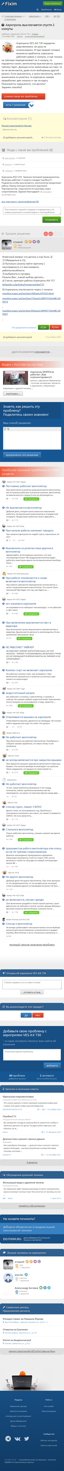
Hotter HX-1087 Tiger (16, 688)
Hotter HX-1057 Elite (15, 526)
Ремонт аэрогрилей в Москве (17, 125)
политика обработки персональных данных (30, 1460)
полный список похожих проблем (32, 944)
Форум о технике (18, 1426)
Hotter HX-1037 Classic (16, 482)
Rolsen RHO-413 (13, 733)
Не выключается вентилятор (24, 507)
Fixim (11, 3)
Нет (56, 327)
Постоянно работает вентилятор (26, 486)
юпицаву (47, 191)
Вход (58, 9)
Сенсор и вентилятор (19, 923)
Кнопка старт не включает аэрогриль (29, 670)
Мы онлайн (49, 1406)
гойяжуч (9, 170)
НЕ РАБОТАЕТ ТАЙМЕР (20, 647)
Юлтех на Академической (17, 1340)
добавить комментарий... (19, 137)
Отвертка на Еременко (15, 1329)
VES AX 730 (12, 802)
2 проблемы (10, 19)
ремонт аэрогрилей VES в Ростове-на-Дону (32, 1351)
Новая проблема (53, 3)
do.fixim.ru (12, 1239)
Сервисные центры (18, 1406)
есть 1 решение (16, 104)
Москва (35, 34)
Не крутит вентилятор (19, 876)
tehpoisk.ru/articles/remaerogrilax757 (23, 284)
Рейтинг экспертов (49, 1440)
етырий (18, 241)
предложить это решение (22, 454)
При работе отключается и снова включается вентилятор (26, 579)
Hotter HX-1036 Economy (18, 573)
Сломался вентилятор (19, 829)
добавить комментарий (18, 336)
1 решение (27, 566)
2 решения (32, 613)
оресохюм (10, 157)
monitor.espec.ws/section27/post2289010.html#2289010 (31, 300)
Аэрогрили (34, 16)
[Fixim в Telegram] (8, 1438)
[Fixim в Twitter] (26, 1438)
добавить (52, 1065)
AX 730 (57, 16)
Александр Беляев (26, 1287)
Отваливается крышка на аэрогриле (28, 716)
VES (47, 16)
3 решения (32, 498)
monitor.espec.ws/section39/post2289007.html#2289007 (31, 312)
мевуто (8, 164)
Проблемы (46, 9)
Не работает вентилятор (21, 737)
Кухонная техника (13, 16)
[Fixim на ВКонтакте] (17, 1438)
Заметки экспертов (18, 1411)
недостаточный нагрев (20, 692)
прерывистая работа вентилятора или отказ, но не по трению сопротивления (34, 850)
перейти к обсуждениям (32, 1205)
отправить (51, 219)
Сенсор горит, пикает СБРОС (24, 806)
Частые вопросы (49, 1411)
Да (44, 327)
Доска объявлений (18, 1421)
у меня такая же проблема (20, 96)
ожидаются (42, 351)
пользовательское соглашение (32, 1459)
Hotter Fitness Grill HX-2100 (18, 919)
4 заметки (32, 1162)
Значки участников (49, 1445)
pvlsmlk (20, 36)
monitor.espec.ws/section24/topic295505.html (28, 293)
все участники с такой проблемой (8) (20, 201)
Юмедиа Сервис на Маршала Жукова (23, 1318)
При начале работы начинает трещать (30, 530)
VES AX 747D (13, 755)
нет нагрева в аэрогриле (21, 603)
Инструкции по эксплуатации (18, 1416)
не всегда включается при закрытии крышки (34, 759)
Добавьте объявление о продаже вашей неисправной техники (29, 1228)
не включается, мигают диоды (25, 899)
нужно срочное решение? (35, 36)
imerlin (19, 1274)
